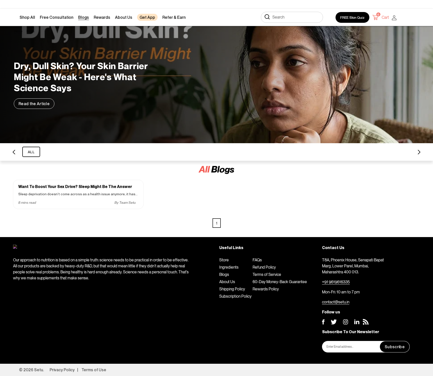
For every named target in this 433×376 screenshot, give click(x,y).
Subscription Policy (235, 296)
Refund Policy (264, 267)
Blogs (224, 274)
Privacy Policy (62, 369)
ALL (31, 152)
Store (224, 259)
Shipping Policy (232, 288)
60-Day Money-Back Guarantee (280, 281)
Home (18, 31)
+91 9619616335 (336, 281)
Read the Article (34, 103)
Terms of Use (93, 369)
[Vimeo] (356, 321)
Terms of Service (267, 274)
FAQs (257, 259)
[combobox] (292, 17)
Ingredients (229, 267)
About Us (227, 281)
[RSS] (366, 322)
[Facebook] (323, 321)
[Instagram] (345, 321)
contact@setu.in (335, 301)
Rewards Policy (266, 288)
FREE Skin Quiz (352, 17)
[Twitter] (334, 321)
